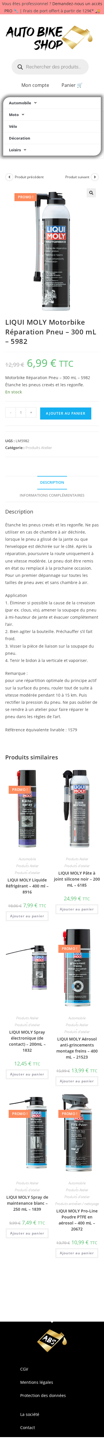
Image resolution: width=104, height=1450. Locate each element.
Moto (14, 114)
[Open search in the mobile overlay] (50, 66)
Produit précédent (29, 177)
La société (29, 1414)
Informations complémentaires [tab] (52, 495)
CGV (24, 1369)
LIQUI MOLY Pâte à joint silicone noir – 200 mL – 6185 (77, 879)
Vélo (13, 126)
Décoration (19, 138)
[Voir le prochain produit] (95, 177)
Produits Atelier (38, 447)
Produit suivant (77, 177)
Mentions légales (36, 1382)
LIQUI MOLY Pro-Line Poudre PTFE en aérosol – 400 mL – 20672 (77, 1220)
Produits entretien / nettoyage (77, 1204)
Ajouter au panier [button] (27, 916)
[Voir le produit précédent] (9, 177)
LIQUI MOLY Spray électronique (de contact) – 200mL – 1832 (27, 1041)
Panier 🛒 (72, 85)
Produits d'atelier (27, 873)
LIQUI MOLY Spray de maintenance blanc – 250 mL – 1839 (27, 1203)
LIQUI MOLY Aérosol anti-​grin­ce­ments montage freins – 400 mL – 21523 (77, 1048)
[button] (91, 192)
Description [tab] (52, 482)
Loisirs (15, 149)
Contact (27, 1427)
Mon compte (35, 85)
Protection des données (43, 1395)
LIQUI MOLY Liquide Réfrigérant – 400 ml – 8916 (27, 886)
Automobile (20, 102)
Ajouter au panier (66, 413)
